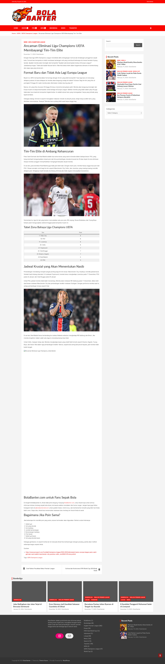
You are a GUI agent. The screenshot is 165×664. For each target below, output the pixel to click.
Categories (110, 109)
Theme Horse (43, 660)
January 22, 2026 (18, 609)
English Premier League (124, 71)
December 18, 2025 (55, 609)
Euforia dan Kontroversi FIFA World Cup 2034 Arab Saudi (81, 569)
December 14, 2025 (126, 609)
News (63, 28)
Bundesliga (17, 579)
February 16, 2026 (122, 77)
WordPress (66, 660)
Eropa (24, 28)
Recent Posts (113, 57)
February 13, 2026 (122, 88)
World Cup (136, 71)
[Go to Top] (160, 655)
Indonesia (53, 28)
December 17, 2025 (90, 609)
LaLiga (87, 599)
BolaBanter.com (69, 503)
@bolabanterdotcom (42, 508)
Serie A (123, 60)
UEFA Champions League (36, 42)
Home (16, 28)
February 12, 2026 (122, 99)
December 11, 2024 (30, 54)
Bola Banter (150, 1)
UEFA (42, 28)
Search (108, 41)
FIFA (33, 28)
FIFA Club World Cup (90, 631)
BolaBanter (87, 620)
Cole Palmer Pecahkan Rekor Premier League (40, 568)
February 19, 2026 (122, 66)
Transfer (73, 28)
